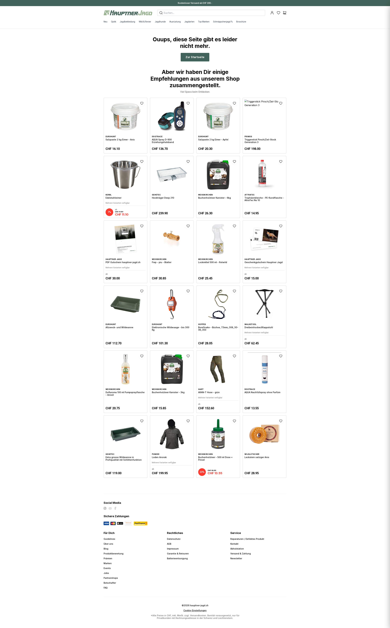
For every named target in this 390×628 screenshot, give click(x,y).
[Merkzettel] (278, 13)
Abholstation (237, 548)
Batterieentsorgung (177, 558)
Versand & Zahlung (240, 553)
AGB (169, 543)
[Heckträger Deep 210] (172, 187)
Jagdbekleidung (127, 21)
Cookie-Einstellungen (195, 610)
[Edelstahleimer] (125, 187)
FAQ (106, 587)
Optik (113, 21)
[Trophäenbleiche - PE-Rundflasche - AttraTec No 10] (264, 187)
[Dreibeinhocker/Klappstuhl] (264, 317)
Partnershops (111, 578)
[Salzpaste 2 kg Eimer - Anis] (125, 125)
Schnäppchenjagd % (223, 21)
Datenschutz (174, 539)
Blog (106, 548)
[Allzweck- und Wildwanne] (125, 317)
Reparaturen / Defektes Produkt (247, 539)
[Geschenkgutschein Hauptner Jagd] (264, 252)
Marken (108, 563)
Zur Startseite (195, 57)
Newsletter (236, 558)
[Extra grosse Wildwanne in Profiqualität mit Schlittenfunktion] (125, 447)
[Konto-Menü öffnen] (272, 12)
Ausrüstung (175, 21)
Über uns (108, 543)
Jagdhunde (160, 21)
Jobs (106, 573)
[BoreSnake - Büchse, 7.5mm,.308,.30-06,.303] (218, 317)
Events (107, 568)
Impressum (173, 548)
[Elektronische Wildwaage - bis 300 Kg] (172, 317)
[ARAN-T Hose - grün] (218, 382)
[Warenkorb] (284, 13)
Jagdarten (189, 21)
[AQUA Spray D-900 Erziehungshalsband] (172, 125)
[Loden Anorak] (172, 447)
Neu (105, 21)
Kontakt (234, 543)
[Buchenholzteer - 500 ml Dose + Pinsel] (218, 447)
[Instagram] (105, 508)
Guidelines (109, 539)
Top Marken (203, 21)
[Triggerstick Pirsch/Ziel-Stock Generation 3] (264, 125)
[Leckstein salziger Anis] (264, 447)
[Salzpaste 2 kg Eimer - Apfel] (218, 125)
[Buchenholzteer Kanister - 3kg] (172, 382)
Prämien (108, 558)
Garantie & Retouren (178, 553)
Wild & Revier (145, 21)
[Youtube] (110, 508)
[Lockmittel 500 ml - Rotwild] (218, 252)
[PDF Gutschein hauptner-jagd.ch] (125, 252)
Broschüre (241, 21)
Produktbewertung (113, 553)
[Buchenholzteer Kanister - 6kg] (218, 187)
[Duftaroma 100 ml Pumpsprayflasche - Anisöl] (125, 382)
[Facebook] (115, 508)
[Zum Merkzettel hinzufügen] (142, 103)
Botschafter (110, 583)
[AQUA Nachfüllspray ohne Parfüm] (264, 382)
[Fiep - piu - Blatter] (172, 252)
